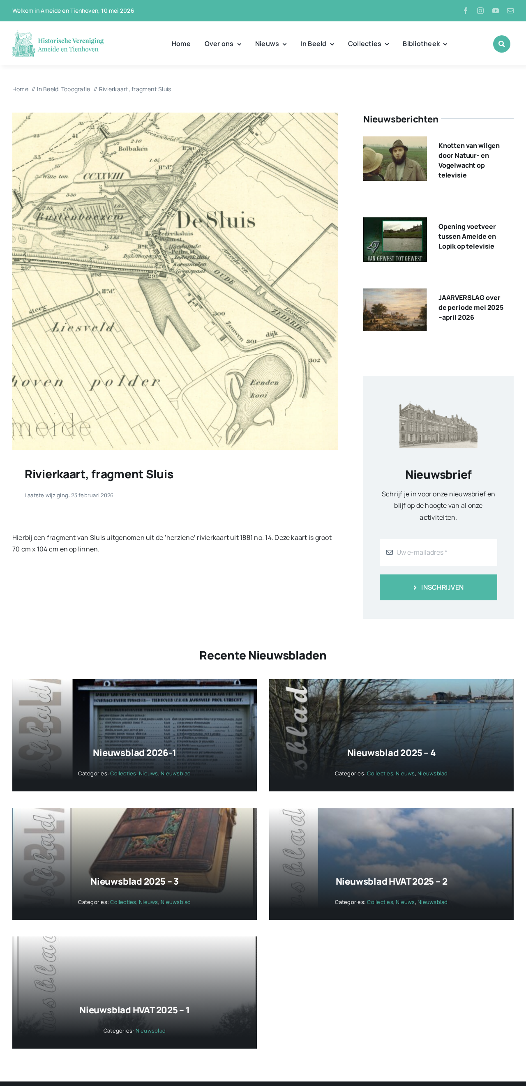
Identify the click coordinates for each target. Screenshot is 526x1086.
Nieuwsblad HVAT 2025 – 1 (134, 1010)
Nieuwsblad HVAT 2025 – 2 (392, 881)
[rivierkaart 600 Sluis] (175, 115)
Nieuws (148, 773)
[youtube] (495, 10)
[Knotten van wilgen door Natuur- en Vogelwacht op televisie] (395, 142)
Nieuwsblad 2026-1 (134, 753)
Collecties (123, 773)
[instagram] (480, 10)
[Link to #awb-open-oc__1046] (501, 44)
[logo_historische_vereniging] (58, 32)
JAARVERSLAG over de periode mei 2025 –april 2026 (470, 307)
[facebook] (465, 10)
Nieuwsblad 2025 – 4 (391, 753)
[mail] (510, 10)
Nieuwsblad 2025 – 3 (134, 881)
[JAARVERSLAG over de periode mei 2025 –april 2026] (395, 294)
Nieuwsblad (176, 773)
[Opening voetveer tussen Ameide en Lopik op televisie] (395, 223)
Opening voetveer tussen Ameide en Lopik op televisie (467, 236)
